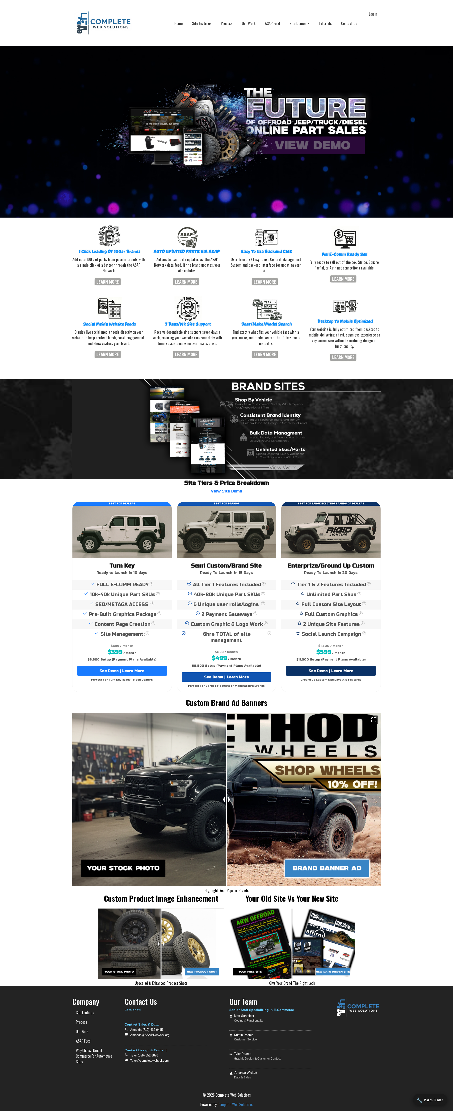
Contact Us (349, 23)
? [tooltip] (151, 583)
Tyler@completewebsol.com (149, 1060)
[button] (373, 719)
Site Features (201, 23)
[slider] (161, 944)
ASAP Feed (272, 23)
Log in (373, 14)
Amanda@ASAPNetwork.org (149, 1035)
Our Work (249, 23)
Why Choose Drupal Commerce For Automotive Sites (94, 1056)
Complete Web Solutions (235, 1104)
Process (226, 23)
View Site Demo (226, 491)
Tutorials (325, 23)
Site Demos (297, 23)
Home (178, 23)
